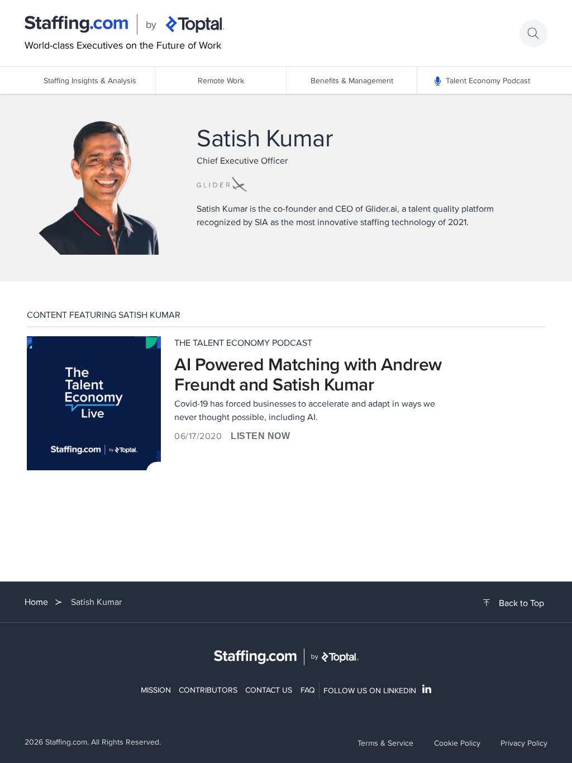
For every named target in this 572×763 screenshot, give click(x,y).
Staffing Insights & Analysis (90, 80)
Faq (308, 689)
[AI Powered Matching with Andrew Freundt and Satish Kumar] (94, 403)
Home (36, 601)
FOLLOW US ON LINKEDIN (369, 690)
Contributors (208, 689)
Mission (156, 689)
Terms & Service (385, 742)
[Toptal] (195, 25)
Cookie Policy (457, 742)
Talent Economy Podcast (488, 80)
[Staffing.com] (76, 25)
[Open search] (533, 33)
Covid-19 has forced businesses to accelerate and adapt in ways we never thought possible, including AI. (304, 410)
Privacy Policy (523, 742)
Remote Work (221, 80)
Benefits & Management (352, 80)
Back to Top (521, 603)
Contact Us (268, 689)
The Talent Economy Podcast (243, 342)
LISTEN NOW (260, 436)
